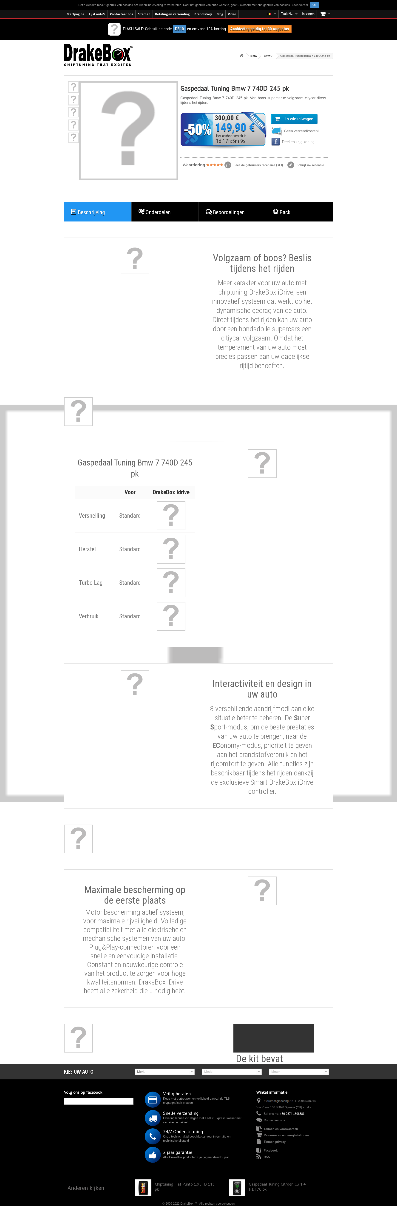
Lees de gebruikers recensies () (258, 165)
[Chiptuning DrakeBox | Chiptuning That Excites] (98, 55)
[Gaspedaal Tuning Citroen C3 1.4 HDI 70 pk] (237, 1188)
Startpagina (75, 14)
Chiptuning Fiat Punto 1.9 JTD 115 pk (185, 1187)
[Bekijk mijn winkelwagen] (325, 14)
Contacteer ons (121, 14)
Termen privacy (275, 1142)
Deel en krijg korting (298, 142)
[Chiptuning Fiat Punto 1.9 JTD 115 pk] (143, 1188)
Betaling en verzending (172, 14)
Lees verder (300, 5)
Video (232, 14)
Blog (220, 14)
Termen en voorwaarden (281, 1129)
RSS (267, 1157)
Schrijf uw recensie (310, 165)
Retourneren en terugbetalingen (286, 1135)
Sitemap (144, 14)
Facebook (271, 1150)
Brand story (203, 14)
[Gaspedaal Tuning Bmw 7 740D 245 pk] (73, 87)
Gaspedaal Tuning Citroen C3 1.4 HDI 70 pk (277, 1187)
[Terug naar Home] (241, 56)
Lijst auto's (97, 14)
